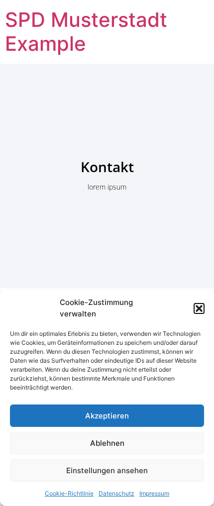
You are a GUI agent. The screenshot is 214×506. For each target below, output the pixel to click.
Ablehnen (107, 443)
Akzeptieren (107, 415)
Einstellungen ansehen (107, 470)
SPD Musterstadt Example (86, 31)
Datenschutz (116, 493)
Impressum (154, 493)
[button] (199, 308)
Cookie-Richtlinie (69, 493)
